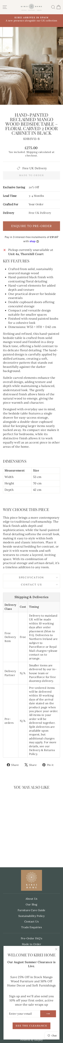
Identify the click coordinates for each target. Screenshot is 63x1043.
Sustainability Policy (31, 916)
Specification (31, 577)
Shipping (31, 152)
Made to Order (31, 944)
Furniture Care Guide (31, 910)
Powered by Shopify (31, 1039)
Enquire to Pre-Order (31, 226)
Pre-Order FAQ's (31, 938)
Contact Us (31, 584)
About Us (31, 898)
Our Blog (31, 904)
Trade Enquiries (31, 927)
